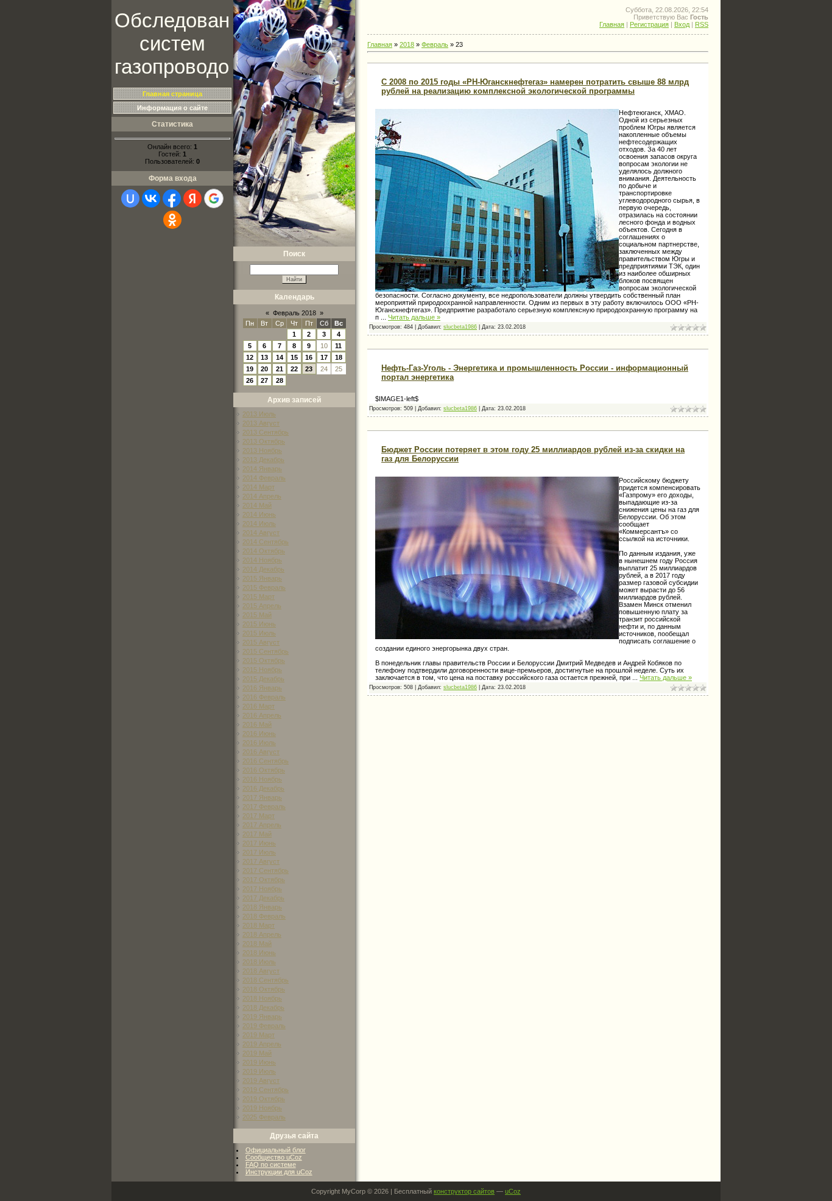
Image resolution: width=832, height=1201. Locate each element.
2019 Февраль (264, 1025)
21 (279, 369)
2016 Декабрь (263, 788)
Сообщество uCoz (273, 1157)
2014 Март (258, 487)
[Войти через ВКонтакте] (151, 198)
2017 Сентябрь (265, 870)
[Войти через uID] (130, 198)
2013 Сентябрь (265, 432)
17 (324, 357)
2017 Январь (262, 797)
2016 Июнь (259, 733)
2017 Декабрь (263, 898)
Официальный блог (275, 1150)
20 (264, 369)
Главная (611, 24)
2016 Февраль (264, 697)
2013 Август (261, 423)
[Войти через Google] (214, 198)
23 (308, 369)
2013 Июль (259, 414)
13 (264, 357)
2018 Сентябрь (265, 980)
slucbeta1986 (460, 327)
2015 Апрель (261, 605)
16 (308, 357)
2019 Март (258, 1034)
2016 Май (257, 724)
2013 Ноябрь (262, 450)
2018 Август (261, 971)
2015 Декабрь (263, 678)
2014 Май (257, 505)
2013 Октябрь (263, 441)
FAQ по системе (270, 1164)
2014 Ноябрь (262, 560)
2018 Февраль (264, 916)
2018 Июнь (259, 952)
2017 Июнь (259, 843)
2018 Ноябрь (262, 998)
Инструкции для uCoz (278, 1171)
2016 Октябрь (263, 770)
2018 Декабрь (263, 1007)
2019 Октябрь (263, 1098)
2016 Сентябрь (265, 761)
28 (279, 380)
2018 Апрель (261, 934)
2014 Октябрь (263, 551)
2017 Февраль (264, 806)
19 (249, 369)
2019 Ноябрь (262, 1108)
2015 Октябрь (263, 660)
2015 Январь (262, 578)
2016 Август (261, 751)
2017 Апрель (261, 824)
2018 (407, 44)
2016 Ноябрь (262, 779)
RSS (701, 24)
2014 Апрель (261, 496)
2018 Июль (259, 961)
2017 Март (258, 815)
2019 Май (257, 1053)
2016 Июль (259, 742)
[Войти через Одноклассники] (172, 220)
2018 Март (258, 925)
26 (249, 380)
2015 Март (258, 596)
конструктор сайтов (464, 1191)
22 (294, 369)
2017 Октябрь (263, 879)
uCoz (513, 1191)
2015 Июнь (259, 624)
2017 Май (257, 834)
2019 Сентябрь (265, 1089)
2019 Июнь (259, 1062)
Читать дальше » (414, 317)
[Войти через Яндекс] (192, 198)
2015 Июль (259, 633)
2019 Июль (259, 1071)
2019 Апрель (261, 1044)
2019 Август (261, 1080)
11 (338, 345)
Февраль (434, 44)
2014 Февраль (264, 477)
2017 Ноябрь (262, 888)
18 (338, 357)
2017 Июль (259, 852)
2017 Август (261, 861)
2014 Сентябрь (265, 541)
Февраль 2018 (294, 313)
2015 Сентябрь (265, 651)
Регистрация (649, 24)
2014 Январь (262, 468)
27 (264, 380)
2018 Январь (262, 907)
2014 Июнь (259, 514)
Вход (681, 24)
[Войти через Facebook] (172, 198)
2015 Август (261, 642)
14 (279, 357)
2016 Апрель (261, 715)
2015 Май (257, 614)
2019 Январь (262, 1016)
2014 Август (261, 532)
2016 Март (258, 706)
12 (249, 357)
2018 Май (257, 943)
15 (294, 357)
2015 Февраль (264, 587)
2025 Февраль (264, 1117)
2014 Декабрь (263, 569)
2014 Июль (259, 523)
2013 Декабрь (263, 459)
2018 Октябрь (263, 989)
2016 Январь (262, 688)
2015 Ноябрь (262, 669)
